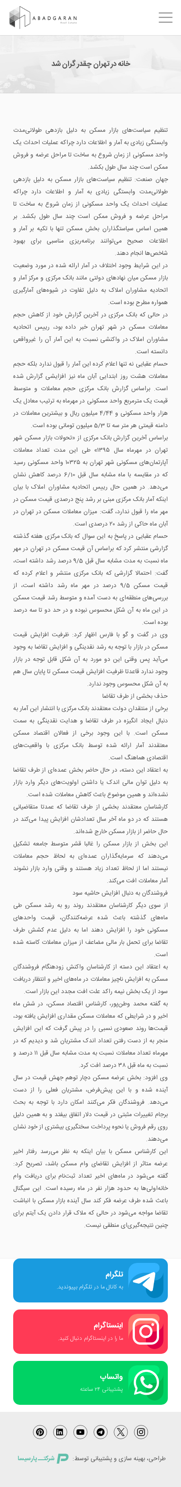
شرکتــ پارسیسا (36, 1459)
